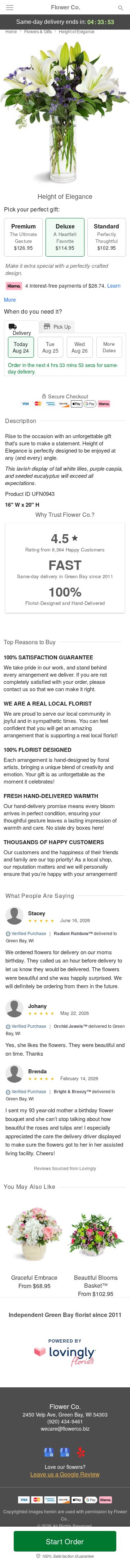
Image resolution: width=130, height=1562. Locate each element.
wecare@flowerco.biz (65, 1428)
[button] (115, 1546)
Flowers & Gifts (38, 31)
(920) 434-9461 (65, 1421)
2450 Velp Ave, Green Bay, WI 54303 (65, 1414)
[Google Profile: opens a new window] (49, 1452)
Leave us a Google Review (65, 1474)
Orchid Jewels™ (70, 1026)
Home (11, 31)
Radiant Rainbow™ (73, 933)
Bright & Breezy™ (72, 1091)
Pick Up (62, 326)
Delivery (22, 331)
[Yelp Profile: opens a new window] (81, 1452)
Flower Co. (65, 7)
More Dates (109, 347)
